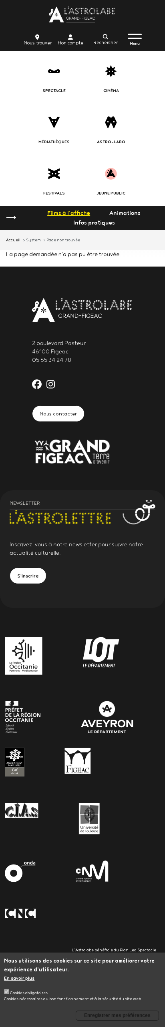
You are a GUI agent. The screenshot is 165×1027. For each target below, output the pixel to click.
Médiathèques (54, 141)
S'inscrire (28, 575)
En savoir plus (19, 978)
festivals (54, 193)
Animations (125, 213)
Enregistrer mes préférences (117, 1015)
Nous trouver (38, 43)
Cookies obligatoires (29, 992)
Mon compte (70, 43)
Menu (135, 43)
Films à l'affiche (68, 213)
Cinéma (111, 90)
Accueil (13, 239)
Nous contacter (58, 414)
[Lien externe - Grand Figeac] (72, 450)
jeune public (111, 193)
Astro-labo (111, 141)
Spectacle (54, 90)
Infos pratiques (94, 222)
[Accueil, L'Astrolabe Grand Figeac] (82, 14)
